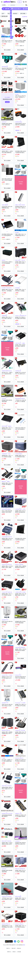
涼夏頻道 (10, 23)
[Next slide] (12, 31)
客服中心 (8, 948)
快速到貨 (10, 17)
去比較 (7, 102)
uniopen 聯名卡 (17, 9)
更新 (24, 944)
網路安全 (9, 951)
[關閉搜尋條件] (9, 5)
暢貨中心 (10, 15)
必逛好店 (10, 26)
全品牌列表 (24, 16)
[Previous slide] (2, 31)
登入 (20, 2)
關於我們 (14, 948)
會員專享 (10, 32)
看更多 (10, 37)
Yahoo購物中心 (9, 2)
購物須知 (19, 948)
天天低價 (10, 20)
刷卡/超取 (11, 29)
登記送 (10, 12)
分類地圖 (19, 951)
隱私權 (14, 951)
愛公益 (10, 35)
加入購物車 (7, 50)
